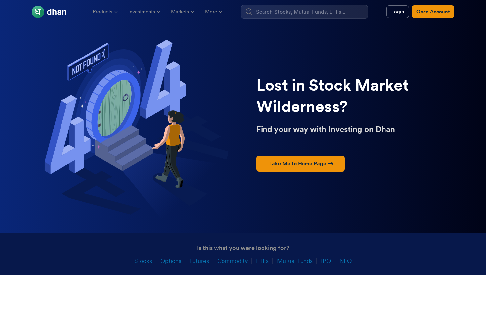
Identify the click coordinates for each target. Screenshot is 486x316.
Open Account (433, 12)
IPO (326, 260)
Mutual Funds (295, 260)
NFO (345, 260)
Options (170, 260)
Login (397, 12)
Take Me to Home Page (297, 163)
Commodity (232, 260)
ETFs (262, 260)
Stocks (143, 260)
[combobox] (311, 11)
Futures (199, 260)
